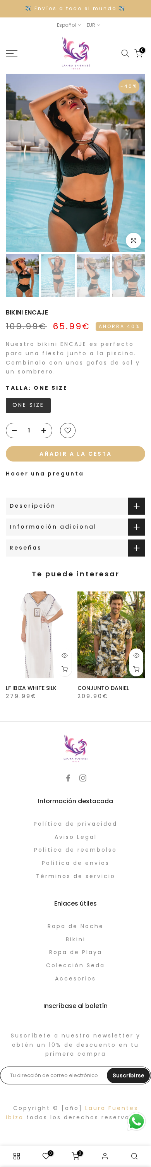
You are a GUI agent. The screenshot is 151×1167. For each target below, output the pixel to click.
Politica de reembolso (75, 850)
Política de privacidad (75, 824)
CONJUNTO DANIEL (103, 688)
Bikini (76, 939)
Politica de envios (76, 863)
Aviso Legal (76, 837)
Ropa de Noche (76, 926)
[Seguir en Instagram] (82, 778)
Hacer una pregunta (45, 473)
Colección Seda (75, 965)
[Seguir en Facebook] (68, 778)
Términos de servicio (75, 876)
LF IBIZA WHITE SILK (31, 688)
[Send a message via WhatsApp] (136, 1121)
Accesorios (75, 978)
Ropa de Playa (75, 952)
